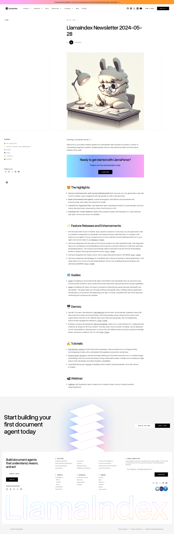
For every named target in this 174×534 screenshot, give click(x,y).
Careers (101, 484)
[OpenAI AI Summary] (7, 489)
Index (58, 484)
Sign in (162, 8)
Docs (107, 251)
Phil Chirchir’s (73, 349)
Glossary (80, 480)
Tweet (101, 240)
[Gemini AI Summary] (10, 489)
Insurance (80, 461)
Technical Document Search (108, 466)
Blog (100, 480)
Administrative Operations (63, 463)
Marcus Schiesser (101, 324)
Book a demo (149, 8)
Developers (59, 468)
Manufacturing (81, 466)
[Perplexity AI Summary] (14, 489)
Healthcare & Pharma (84, 468)
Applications (81, 482)
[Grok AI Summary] (18, 489)
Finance (79, 463)
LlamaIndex (59, 487)
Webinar (71, 384)
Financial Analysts (61, 466)
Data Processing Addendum (155, 529)
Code (99, 320)
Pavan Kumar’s (73, 355)
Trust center (103, 489)
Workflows (58, 489)
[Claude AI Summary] (21, 489)
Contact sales (14, 473)
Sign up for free (144, 425)
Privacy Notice (122, 529)
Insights (79, 484)
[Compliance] (161, 489)
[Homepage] (11, 8)
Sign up (12, 479)
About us (101, 482)
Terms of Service (136, 529)
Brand (100, 487)
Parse (58, 479)
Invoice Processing (105, 463)
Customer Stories (82, 477)
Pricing (101, 477)
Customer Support (105, 468)
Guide (70, 281)
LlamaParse (59, 477)
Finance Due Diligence (106, 461)
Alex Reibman (99, 312)
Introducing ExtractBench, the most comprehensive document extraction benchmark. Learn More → (87, 2)
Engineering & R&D (61, 461)
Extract (58, 482)
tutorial (81, 349)
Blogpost (94, 240)
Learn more (105, 172)
